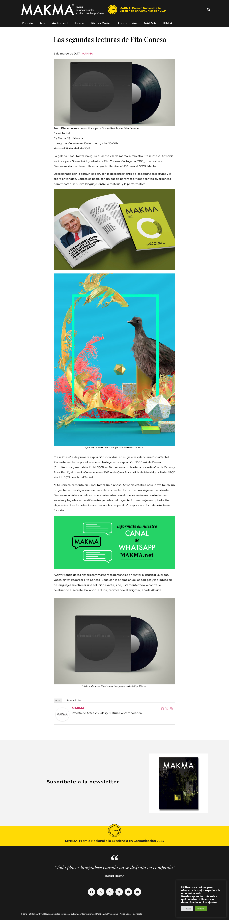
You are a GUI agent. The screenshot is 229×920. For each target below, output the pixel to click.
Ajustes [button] (187, 908)
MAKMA (150, 23)
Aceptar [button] (201, 908)
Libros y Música (101, 23)
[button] (208, 9)
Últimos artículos (73, 700)
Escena (79, 23)
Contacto (137, 914)
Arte (42, 23)
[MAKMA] (62, 714)
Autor (58, 700)
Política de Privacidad (107, 914)
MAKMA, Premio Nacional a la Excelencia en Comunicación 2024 (143, 9)
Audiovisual (60, 23)
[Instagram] (171, 709)
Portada (27, 23)
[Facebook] (162, 709)
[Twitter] (167, 709)
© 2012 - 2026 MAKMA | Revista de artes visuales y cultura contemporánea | (58, 914)
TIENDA (167, 23)
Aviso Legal (125, 914)
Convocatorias (127, 23)
